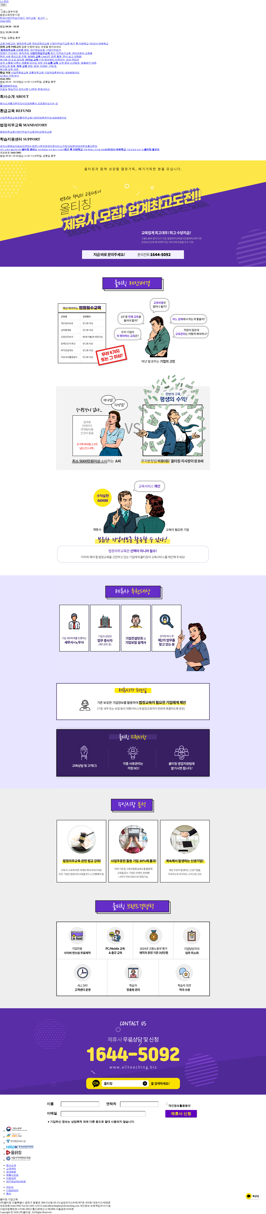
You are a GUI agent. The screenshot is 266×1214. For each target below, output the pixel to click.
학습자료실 (16, 146)
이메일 (52, 1113)
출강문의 (15, 103)
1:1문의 (33, 89)
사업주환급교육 (19, 72)
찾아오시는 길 (50, 103)
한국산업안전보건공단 (12, 18)
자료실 (3, 89)
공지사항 (23, 89)
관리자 (10, 1187)
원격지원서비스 (53, 146)
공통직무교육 (36, 72)
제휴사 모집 (36, 103)
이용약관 (11, 1178)
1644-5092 (5, 21)
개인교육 (31, 18)
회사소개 (5, 103)
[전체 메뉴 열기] (47, 18)
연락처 (111, 1104)
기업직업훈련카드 (54, 72)
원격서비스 (44, 89)
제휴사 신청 (181, 1114)
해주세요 (9, 86)
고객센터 (11, 1168)
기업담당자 (12, 1190)
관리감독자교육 (40, 43)
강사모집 (25, 103)
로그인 (41, 18)
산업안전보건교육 (60, 43)
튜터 (8, 1193)
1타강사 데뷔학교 (98, 43)
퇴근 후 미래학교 (79, 43)
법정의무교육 (24, 43)
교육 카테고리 (8, 43)
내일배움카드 (72, 72)
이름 (50, 1104)
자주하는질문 (29, 146)
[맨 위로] (1, 9)
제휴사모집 (12, 1175)
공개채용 (11, 1172)
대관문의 (82, 146)
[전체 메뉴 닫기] (1, 84)
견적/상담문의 (70, 146)
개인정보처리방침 (16, 1181)
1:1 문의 (4, 1)
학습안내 (13, 89)
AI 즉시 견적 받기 (9, 76)
